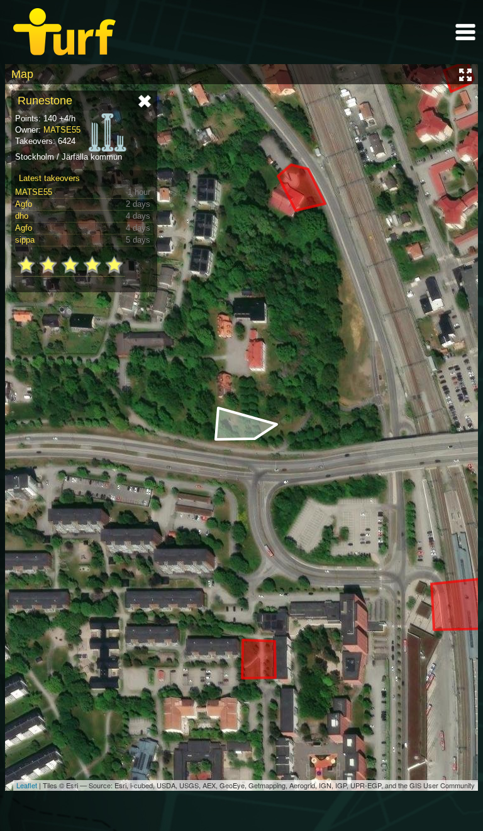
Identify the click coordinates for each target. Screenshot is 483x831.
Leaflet (26, 785)
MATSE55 (61, 130)
